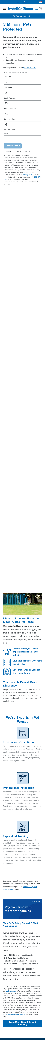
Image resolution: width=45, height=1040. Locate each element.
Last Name (8, 87)
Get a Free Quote (22, 2)
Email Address (9, 98)
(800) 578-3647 (29, 67)
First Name (8, 76)
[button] (5, 9)
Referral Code (9, 129)
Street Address (10, 119)
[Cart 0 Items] (40, 8)
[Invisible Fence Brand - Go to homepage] (23, 8)
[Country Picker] (40, 2)
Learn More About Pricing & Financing (22, 1023)
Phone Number (10, 108)
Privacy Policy (28, 174)
